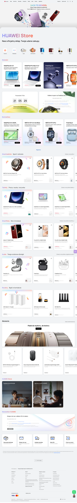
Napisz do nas (55, 482)
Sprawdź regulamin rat (57, 452)
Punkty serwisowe (41, 475)
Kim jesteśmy (55, 473)
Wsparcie (40, 473)
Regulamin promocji (21, 421)
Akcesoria (12, 479)
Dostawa (26, 475)
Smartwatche (13, 475)
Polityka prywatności (56, 479)
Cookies (38, 499)
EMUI (26, 478)
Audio (12, 481)
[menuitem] (17, 473)
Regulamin (38, 149)
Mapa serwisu (13, 499)
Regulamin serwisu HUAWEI (64, 103)
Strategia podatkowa (56, 476)
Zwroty (26, 476)
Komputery (13, 476)
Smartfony (13, 473)
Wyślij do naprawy (41, 476)
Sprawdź (38, 328)
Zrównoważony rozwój (56, 475)
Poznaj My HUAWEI (41, 486)
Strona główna (13, 468)
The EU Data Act (41, 489)
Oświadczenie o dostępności (57, 485)
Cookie (54, 481)
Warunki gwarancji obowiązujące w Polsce (45, 480)
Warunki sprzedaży (51, 103)
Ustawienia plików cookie (44, 499)
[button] (67, 1)
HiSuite (40, 484)
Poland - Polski (63, 499)
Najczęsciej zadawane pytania (29, 483)
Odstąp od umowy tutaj (28, 486)
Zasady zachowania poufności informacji (30, 499)
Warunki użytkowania (56, 478)
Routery (12, 482)
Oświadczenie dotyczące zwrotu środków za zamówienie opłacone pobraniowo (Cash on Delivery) (31, 480)
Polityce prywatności (65, 104)
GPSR (40, 487)
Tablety (12, 478)
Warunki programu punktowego (29, 484)
